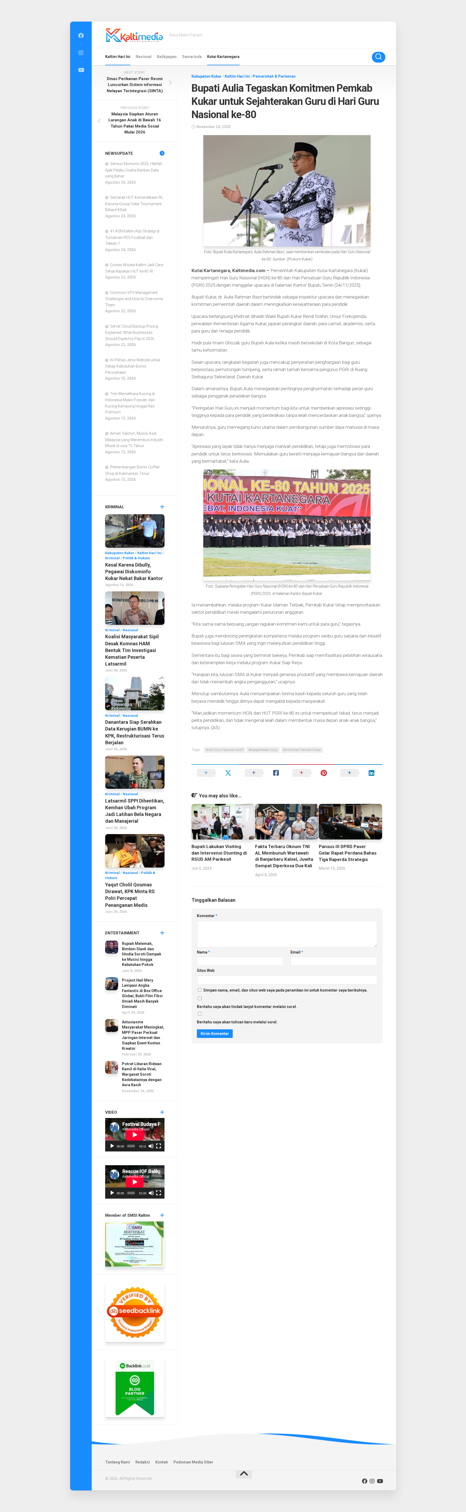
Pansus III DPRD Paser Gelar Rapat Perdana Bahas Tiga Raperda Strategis (347, 853)
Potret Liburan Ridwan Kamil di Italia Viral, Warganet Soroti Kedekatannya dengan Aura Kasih (142, 1074)
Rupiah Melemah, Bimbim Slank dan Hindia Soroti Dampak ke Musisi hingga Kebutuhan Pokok (141, 954)
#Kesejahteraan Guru (263, 750)
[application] (135, 1134)
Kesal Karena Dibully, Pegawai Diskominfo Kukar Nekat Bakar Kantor (134, 571)
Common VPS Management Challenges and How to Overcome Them (134, 298)
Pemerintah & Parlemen (274, 76)
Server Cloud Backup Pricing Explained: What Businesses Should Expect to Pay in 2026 (131, 332)
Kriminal (112, 558)
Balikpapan (167, 56)
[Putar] (112, 1146)
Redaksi (142, 1462)
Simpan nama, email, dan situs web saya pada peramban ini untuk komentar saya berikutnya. (285, 990)
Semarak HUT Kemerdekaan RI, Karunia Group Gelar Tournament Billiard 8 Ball (134, 203)
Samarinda (192, 56)
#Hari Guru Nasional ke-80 (224, 750)
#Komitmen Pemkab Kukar (302, 750)
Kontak (161, 1462)
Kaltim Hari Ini (117, 56)
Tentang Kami (117, 1462)
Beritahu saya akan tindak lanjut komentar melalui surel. (247, 1006)
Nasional (144, 56)
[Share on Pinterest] (311, 772)
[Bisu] (151, 1146)
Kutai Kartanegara (223, 56)
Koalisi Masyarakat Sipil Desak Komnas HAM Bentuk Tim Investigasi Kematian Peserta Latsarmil (132, 650)
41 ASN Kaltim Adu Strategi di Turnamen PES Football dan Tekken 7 (132, 237)
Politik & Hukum (136, 558)
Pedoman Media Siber (193, 1462)
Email (296, 952)
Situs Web (205, 970)
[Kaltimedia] (81, 35)
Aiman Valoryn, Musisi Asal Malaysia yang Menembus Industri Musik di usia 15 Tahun (134, 439)
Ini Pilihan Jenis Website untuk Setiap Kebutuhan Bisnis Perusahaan (132, 366)
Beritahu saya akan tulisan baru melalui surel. (237, 1022)
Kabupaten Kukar (206, 76)
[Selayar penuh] (158, 1146)
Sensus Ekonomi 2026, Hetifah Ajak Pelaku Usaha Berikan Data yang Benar (133, 170)
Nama (203, 952)
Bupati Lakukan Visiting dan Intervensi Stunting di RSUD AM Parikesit (219, 853)
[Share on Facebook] (263, 772)
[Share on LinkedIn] (358, 772)
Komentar (207, 916)
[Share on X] (215, 772)
